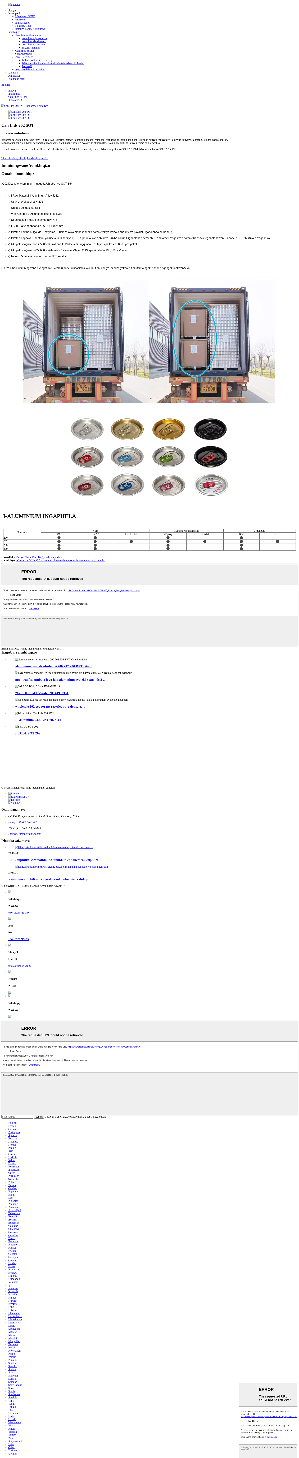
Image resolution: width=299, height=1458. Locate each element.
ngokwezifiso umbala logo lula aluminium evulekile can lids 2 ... (60, 679)
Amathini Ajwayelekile (34, 38)
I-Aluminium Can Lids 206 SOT (38, 720)
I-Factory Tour (23, 25)
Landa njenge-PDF (37, 158)
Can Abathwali (23, 53)
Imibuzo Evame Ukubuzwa (30, 28)
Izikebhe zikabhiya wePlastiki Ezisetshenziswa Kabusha (53, 63)
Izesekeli (27, 66)
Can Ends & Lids (24, 50)
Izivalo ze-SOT (16, 99)
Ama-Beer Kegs (24, 56)
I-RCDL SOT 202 (27, 733)
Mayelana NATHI (25, 16)
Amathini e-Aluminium (28, 35)
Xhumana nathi (16, 78)
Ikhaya (12, 10)
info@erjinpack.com (19, 965)
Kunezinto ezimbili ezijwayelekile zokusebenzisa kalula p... (49, 879)
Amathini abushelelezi (34, 41)
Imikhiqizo (14, 32)
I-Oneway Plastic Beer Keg (37, 60)
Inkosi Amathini (31, 47)
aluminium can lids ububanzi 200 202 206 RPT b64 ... (53, 666)
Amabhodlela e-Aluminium (30, 69)
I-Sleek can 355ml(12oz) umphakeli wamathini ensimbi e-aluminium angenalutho (60, 560)
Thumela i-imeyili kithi (13, 158)
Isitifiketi (20, 19)
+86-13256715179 (18, 912)
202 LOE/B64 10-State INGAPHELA (42, 693)
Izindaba (13, 72)
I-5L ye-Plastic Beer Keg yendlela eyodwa (39, 557)
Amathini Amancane (33, 44)
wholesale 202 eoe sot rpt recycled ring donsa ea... (50, 706)
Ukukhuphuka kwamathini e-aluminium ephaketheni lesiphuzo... (54, 860)
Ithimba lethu (22, 22)
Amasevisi (14, 75)
